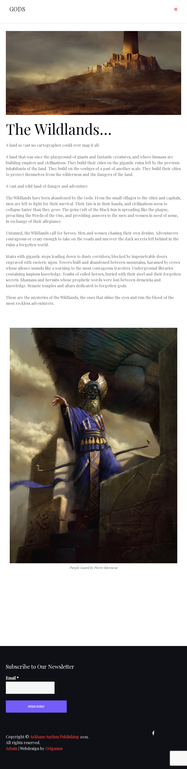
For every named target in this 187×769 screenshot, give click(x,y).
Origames (54, 748)
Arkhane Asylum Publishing (54, 736)
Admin (12, 748)
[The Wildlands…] (93, 75)
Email (12, 678)
